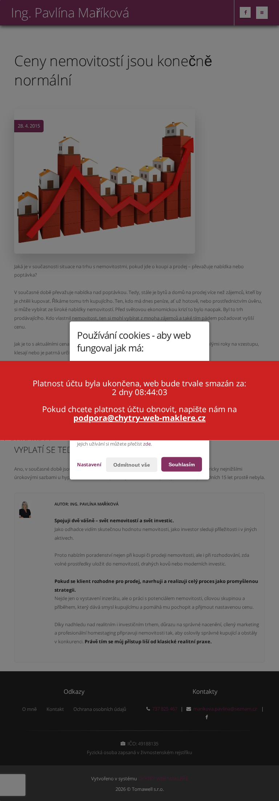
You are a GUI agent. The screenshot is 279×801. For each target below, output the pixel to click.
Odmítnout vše (131, 464)
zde (147, 443)
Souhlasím (182, 464)
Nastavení (89, 464)
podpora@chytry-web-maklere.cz (139, 417)
